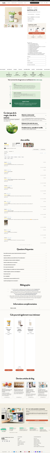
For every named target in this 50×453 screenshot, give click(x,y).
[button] (47, 3)
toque (8, 158)
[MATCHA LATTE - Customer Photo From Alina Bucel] (24, 146)
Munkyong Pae (17, 290)
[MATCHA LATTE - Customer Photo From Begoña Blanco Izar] (27, 144)
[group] (5, 25)
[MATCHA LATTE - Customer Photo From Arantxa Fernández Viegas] (30, 144)
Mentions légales (36, 444)
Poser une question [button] (36, 149)
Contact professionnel (21, 444)
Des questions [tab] (10, 151)
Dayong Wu (36, 289)
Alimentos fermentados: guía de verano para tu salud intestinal (7, 390)
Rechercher (35, 438)
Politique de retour (36, 439)
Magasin (19, 438)
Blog (18, 439)
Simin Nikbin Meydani (23, 290)
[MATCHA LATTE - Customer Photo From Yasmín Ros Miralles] (32, 146)
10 (29, 244)
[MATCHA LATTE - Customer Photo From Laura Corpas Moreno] (32, 144)
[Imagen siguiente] (22, 15)
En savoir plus (7, 397)
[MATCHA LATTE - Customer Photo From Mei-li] (24, 144)
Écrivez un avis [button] (43, 149)
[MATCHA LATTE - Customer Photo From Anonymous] (30, 146)
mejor (5, 158)
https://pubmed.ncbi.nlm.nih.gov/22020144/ (32, 290)
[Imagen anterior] (4, 15)
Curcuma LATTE (8, 330)
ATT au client (19, 440)
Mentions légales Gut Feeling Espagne (39, 446)
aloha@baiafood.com (4, 439)
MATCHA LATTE (6, 165)
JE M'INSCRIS (37, 420)
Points (18, 445)
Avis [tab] (5, 151)
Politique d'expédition (37, 440)
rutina (11, 158)
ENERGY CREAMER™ (19, 330)
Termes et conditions (37, 445)
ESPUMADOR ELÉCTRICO (30, 330)
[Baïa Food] (3, 2)
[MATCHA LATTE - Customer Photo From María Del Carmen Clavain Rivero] (27, 146)
